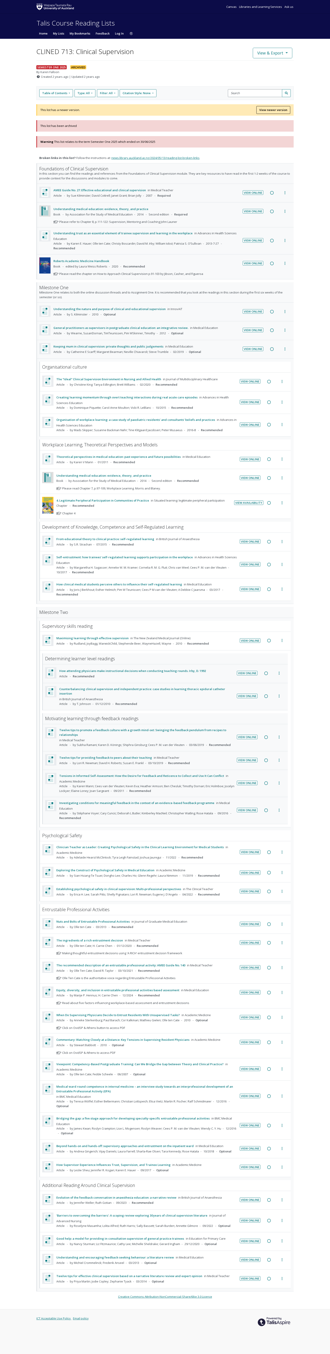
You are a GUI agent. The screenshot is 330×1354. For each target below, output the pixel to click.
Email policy (81, 1318)
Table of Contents (54, 93)
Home (43, 33)
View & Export (270, 53)
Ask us (288, 7)
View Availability (248, 503)
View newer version (273, 110)
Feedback (103, 33)
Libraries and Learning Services (261, 7)
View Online (253, 193)
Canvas (231, 7)
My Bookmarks (80, 33)
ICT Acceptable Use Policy (53, 1318)
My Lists (58, 33)
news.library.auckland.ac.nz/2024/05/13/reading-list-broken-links (155, 158)
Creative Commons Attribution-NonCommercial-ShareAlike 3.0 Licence (165, 1297)
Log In (119, 33)
